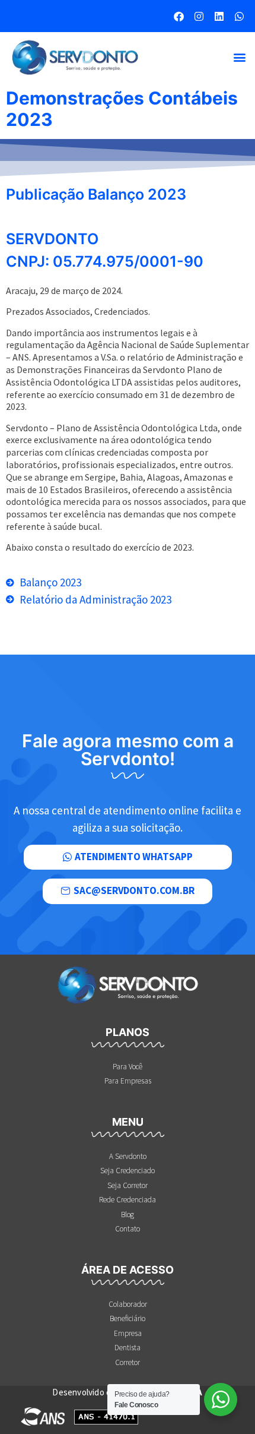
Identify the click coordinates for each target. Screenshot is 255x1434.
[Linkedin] (219, 16)
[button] (239, 57)
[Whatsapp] (239, 16)
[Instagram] (199, 16)
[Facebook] (178, 16)
